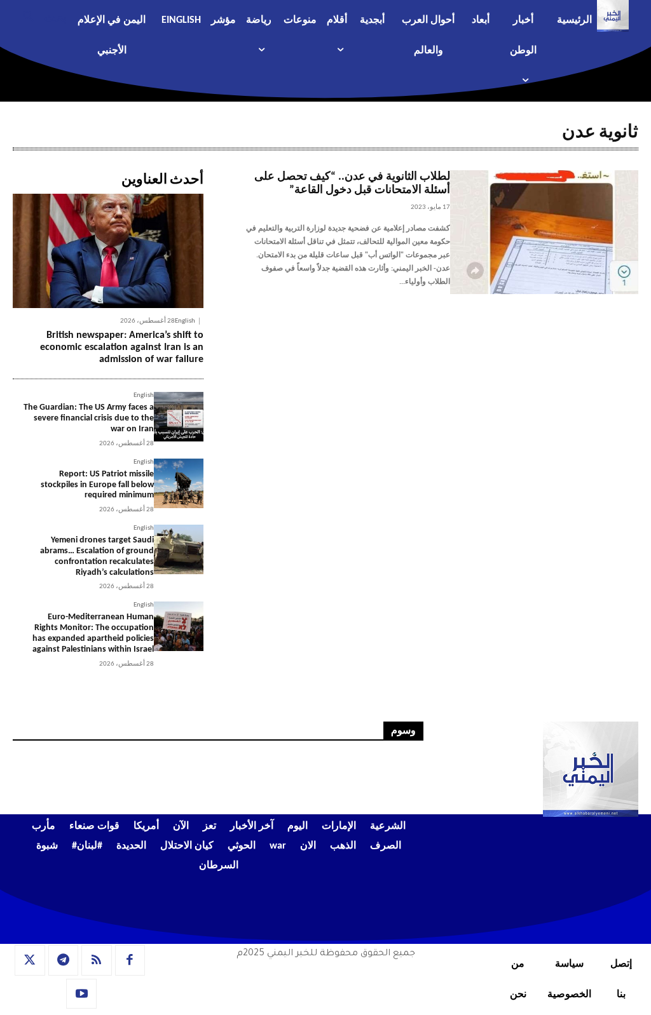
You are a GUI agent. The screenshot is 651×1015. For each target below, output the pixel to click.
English (185, 321)
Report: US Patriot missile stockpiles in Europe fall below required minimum (97, 485)
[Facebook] (130, 960)
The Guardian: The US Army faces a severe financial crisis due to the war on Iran (89, 418)
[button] (40, 16)
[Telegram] (63, 960)
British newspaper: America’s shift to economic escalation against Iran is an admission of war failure (121, 347)
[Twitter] (30, 960)
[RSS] (96, 960)
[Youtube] (81, 994)
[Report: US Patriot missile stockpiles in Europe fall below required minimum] (178, 483)
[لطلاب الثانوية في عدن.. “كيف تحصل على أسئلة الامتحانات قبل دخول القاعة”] (544, 232)
